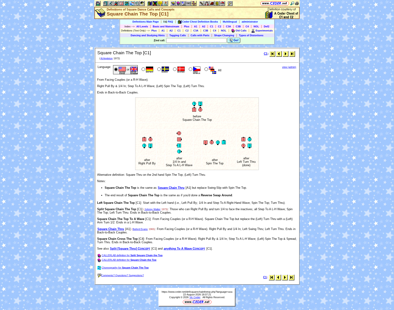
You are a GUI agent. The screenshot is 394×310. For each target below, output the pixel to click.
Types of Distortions (251, 35)
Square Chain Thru (171, 187)
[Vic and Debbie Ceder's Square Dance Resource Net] (275, 3)
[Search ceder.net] (292, 3)
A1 (195, 26)
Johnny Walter (153, 209)
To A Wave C (184, 248)
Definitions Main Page (145, 21)
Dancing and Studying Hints (148, 35)
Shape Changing (224, 35)
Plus (186, 26)
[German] (147, 70)
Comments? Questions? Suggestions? (122, 275)
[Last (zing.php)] (292, 53)
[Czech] (194, 70)
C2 (219, 26)
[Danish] (178, 70)
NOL (256, 26)
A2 (203, 26)
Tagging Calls (177, 35)
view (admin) (289, 67)
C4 (247, 26)
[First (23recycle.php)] (272, 53)
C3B (238, 26)
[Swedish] (162, 70)
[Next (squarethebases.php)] (285, 53)
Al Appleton (107, 58)
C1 (211, 26)
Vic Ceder (194, 297)
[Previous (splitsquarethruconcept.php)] (279, 53)
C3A (228, 26)
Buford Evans (140, 229)
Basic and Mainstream (166, 26)
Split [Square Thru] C (130, 248)
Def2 (266, 26)
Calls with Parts (200, 35)
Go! (235, 40)
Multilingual (230, 21)
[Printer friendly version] (297, 3)
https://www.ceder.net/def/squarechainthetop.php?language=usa (197, 291)
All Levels (142, 26)
